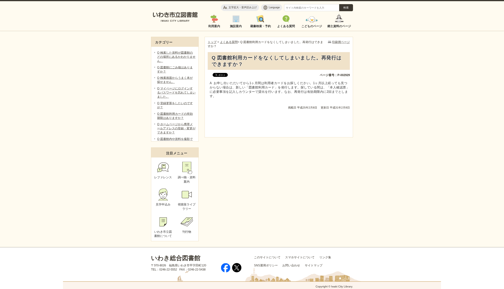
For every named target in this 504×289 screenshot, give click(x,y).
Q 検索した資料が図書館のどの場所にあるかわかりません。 (176, 57)
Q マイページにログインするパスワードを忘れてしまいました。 (176, 92)
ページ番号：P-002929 (335, 75)
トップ (212, 42)
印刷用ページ (341, 42)
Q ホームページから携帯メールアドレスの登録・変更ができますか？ (176, 128)
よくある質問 (229, 42)
